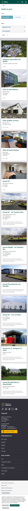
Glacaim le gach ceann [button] (15, 505)
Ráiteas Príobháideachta (6, 488)
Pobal (2, 464)
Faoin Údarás (4, 470)
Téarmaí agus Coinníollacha (7, 483)
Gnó (4, 5)
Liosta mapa (18, 17)
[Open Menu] (26, 2)
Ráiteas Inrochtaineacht (6, 490)
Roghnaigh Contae (6, 27)
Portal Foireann (5, 493)
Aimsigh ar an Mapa (9, 431)
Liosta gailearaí (5, 17)
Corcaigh (3, 451)
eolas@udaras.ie (10, 426)
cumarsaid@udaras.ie (11, 428)
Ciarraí (2, 448)
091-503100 (6, 423)
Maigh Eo (3, 442)
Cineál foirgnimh (6, 31)
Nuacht (3, 473)
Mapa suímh (4, 485)
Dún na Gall (4, 439)
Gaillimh (3, 445)
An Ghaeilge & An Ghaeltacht (8, 467)
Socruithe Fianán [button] (5, 505)
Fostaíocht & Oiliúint (6, 461)
